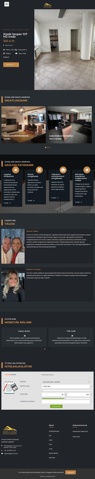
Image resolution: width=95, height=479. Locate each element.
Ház (50, 435)
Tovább (6, 203)
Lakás (50, 440)
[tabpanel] (24, 124)
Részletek (9, 64)
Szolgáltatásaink (54, 431)
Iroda (50, 449)
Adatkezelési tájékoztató (80, 431)
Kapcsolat (52, 457)
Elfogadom (70, 472)
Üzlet (50, 444)
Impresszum (76, 436)
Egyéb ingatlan (53, 453)
